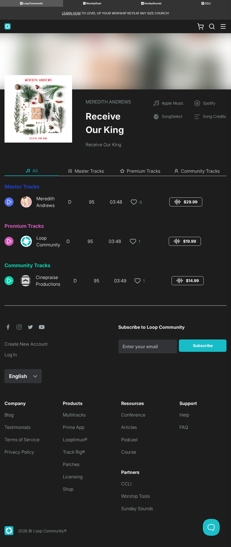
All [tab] (35, 171)
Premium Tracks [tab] (143, 171)
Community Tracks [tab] (200, 171)
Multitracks (74, 415)
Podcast (129, 439)
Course (128, 452)
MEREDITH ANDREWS (108, 102)
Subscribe (203, 345)
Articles (129, 427)
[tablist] (115, 171)
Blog (9, 415)
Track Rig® (74, 452)
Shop (68, 489)
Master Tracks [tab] (89, 171)
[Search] (211, 26)
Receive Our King (103, 144)
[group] (185, 201)
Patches (71, 464)
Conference (133, 415)
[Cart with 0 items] (200, 26)
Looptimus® (75, 439)
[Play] (9, 201)
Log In (11, 354)
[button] (10, 201)
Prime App (73, 427)
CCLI (126, 484)
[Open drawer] (223, 26)
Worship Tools (135, 496)
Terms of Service (22, 439)
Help (184, 415)
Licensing (73, 477)
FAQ (183, 427)
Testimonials (17, 427)
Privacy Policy (19, 452)
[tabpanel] (115, 237)
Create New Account (26, 344)
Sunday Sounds (137, 508)
